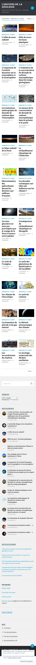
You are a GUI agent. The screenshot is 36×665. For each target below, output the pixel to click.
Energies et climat (8, 34)
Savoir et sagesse (7, 601)
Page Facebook (7, 612)
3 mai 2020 (5, 238)
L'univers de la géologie (12, 5)
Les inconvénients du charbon (8, 355)
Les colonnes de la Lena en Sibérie (12, 575)
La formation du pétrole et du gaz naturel (9, 325)
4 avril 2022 (5, 198)
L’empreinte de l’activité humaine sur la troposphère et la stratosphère (9, 73)
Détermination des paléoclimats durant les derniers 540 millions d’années (9, 188)
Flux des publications (10, 632)
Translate (15, 399)
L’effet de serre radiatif (9, 38)
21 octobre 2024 (24, 45)
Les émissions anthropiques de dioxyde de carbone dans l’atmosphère (9, 113)
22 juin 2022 (22, 158)
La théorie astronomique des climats (25, 325)
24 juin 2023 (5, 80)
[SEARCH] (31, 383)
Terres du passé (6, 596)
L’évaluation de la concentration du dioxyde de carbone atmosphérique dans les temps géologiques (26, 75)
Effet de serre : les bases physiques (25, 39)
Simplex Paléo (6, 588)
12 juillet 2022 (6, 153)
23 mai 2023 (22, 85)
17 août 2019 (6, 266)
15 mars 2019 (6, 299)
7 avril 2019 (22, 271)
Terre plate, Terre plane (8, 592)
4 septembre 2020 (24, 193)
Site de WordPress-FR (10, 640)
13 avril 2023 (23, 125)
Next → (30, 371)
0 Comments (8, 43)
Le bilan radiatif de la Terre (9, 149)
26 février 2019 (6, 330)
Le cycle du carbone (24, 295)
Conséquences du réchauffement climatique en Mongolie (26, 226)
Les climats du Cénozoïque (8, 295)
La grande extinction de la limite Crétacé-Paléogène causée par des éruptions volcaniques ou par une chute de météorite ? (17, 569)
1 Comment (24, 159)
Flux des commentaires (11, 636)
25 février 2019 (23, 330)
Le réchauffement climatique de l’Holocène (26, 152)
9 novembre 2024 (7, 42)
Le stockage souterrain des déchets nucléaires (25, 356)
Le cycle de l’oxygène (7, 262)
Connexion (7, 628)
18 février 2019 (6, 360)
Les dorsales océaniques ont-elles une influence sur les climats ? (26, 186)
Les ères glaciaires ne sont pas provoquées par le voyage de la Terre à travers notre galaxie (9, 228)
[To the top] (32, 646)
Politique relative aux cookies (14, 657)
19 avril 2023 (6, 120)
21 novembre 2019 (24, 233)
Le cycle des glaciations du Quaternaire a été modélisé (25, 265)
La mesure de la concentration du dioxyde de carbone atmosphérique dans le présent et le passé (26, 115)
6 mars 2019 (22, 299)
